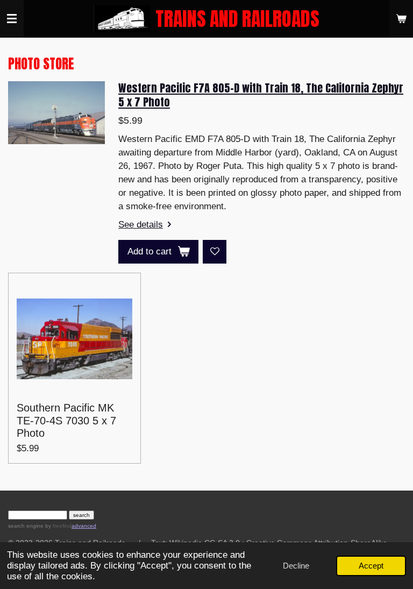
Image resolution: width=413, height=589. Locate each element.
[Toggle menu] (12, 19)
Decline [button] (296, 565)
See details (140, 224)
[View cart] (401, 19)
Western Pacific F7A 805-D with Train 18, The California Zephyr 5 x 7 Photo (260, 95)
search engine (26, 526)
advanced (84, 526)
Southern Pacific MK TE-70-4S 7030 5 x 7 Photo (66, 420)
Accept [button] (371, 565)
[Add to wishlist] (214, 252)
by (58, 526)
